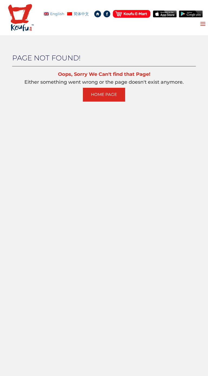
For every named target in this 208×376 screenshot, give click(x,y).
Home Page (104, 94)
